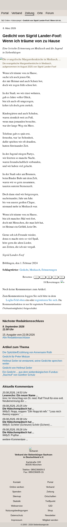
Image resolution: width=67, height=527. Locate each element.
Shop (50, 510)
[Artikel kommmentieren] (38, 27)
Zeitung (29, 13)
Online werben (17, 487)
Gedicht (24, 269)
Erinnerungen (49, 269)
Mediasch (35, 269)
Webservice (17, 506)
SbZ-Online (5, 20)
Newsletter (50, 515)
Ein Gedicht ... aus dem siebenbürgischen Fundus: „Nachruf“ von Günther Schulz (30, 373)
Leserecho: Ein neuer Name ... (20, 395)
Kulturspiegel (16, 20)
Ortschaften (50, 496)
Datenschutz (17, 515)
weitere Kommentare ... (15, 439)
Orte (40, 13)
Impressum (16, 520)
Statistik (17, 501)
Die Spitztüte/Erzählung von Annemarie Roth (27, 352)
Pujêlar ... (16, 435)
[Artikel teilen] (58, 27)
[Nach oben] (63, 27)
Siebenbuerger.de (41, 525)
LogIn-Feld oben (15, 300)
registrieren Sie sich (46, 300)
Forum (50, 13)
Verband (17, 13)
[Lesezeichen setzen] (48, 27)
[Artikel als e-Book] (53, 27)
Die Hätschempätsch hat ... (18, 408)
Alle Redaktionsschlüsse (16, 337)
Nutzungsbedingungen (17, 510)
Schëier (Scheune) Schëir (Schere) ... (31, 424)
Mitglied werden (50, 520)
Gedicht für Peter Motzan (16, 356)
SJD (50, 506)
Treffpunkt (50, 501)
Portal (5, 13)
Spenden (16, 491)
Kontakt (17, 482)
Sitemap (17, 496)
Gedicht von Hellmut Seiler (17, 367)
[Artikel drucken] (43, 27)
